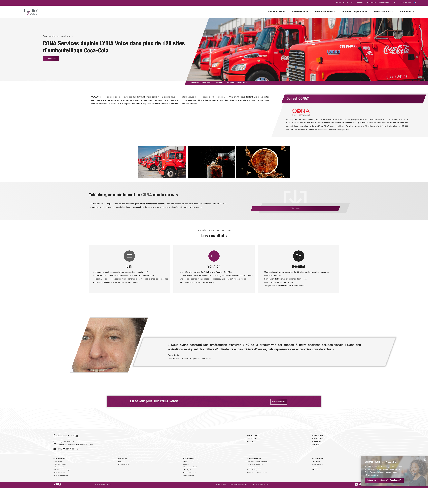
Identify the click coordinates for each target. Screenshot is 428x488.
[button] (425, 459)
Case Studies (206, 82)
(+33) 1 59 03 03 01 (66, 442)
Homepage (195, 82)
